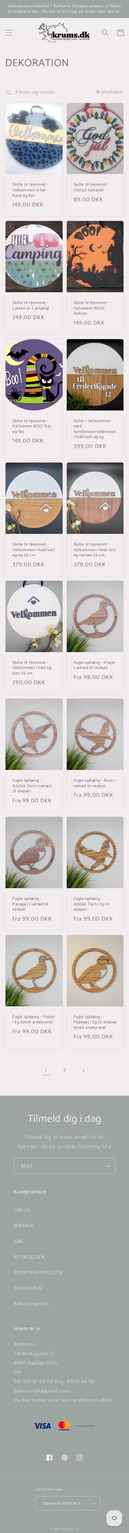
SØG (19, 1242)
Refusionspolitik (32, 1304)
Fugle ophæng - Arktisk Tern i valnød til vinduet (32, 786)
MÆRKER (24, 1226)
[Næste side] (83, 1070)
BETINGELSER (29, 1257)
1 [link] (46, 1071)
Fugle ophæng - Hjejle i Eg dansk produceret (33, 1019)
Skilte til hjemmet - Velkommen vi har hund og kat (30, 190)
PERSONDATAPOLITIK (38, 1273)
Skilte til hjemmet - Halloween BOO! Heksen (92, 308)
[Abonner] (107, 1166)
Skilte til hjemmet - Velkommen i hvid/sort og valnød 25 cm (95, 550)
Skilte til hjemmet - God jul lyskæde (92, 187)
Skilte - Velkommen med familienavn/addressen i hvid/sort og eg (95, 429)
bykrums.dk (70, 1529)
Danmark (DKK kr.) (61, 1503)
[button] (8, 32)
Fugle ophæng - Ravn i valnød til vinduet (95, 783)
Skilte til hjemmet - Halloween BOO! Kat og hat (31, 426)
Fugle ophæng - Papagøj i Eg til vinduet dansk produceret (95, 1022)
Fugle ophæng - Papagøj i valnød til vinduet (30, 904)
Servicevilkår (28, 1288)
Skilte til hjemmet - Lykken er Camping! (30, 305)
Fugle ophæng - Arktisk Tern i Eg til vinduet (92, 904)
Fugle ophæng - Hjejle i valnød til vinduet (95, 665)
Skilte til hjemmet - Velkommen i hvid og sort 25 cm (31, 668)
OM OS (22, 1210)
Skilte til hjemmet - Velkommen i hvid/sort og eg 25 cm (33, 550)
